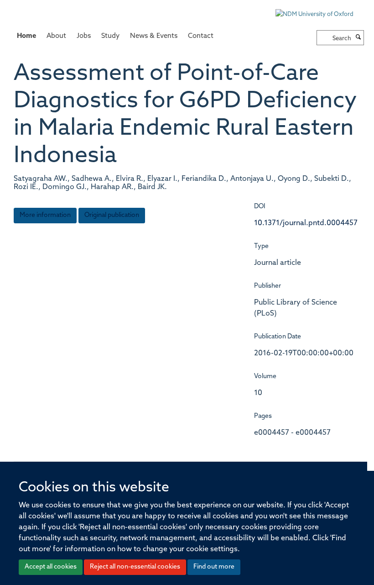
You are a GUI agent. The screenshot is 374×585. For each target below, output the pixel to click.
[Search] (358, 38)
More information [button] (45, 215)
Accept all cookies (51, 567)
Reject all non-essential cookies (135, 567)
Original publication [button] (111, 215)
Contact (200, 36)
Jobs (84, 36)
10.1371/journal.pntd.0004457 (306, 223)
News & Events (153, 36)
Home (26, 36)
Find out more (213, 567)
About (56, 36)
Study (110, 36)
